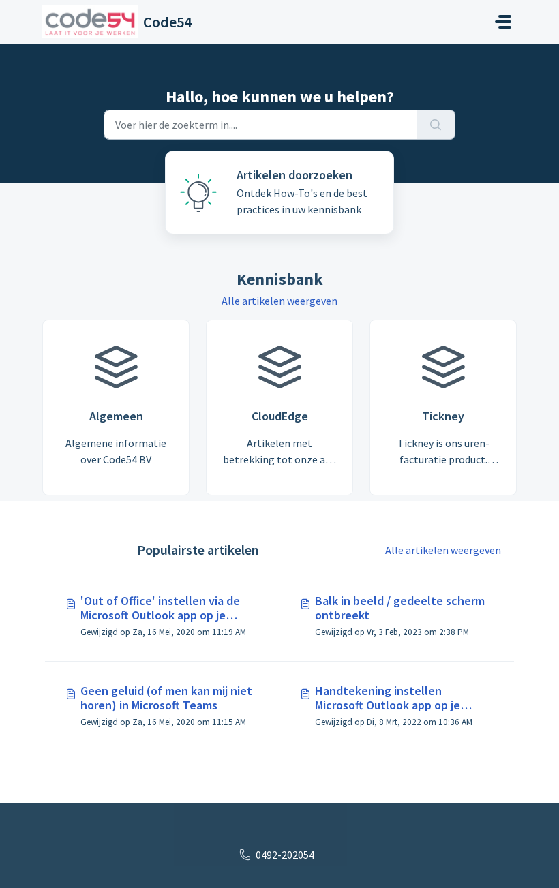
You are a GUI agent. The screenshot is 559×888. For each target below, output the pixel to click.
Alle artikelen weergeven (279, 300)
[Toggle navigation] (503, 22)
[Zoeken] (436, 125)
